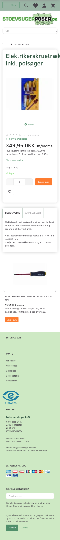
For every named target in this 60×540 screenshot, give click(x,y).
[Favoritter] (35, 5)
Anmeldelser (33, 212)
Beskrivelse (12, 212)
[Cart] (53, 5)
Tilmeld (12, 527)
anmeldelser (31, 135)
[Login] (44, 5)
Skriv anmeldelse (17, 138)
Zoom (31, 124)
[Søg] (56, 30)
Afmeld (24, 527)
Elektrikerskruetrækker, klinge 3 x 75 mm (28, 298)
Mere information (15, 159)
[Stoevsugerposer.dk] (30, 18)
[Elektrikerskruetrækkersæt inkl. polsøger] (30, 93)
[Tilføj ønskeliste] (10, 191)
